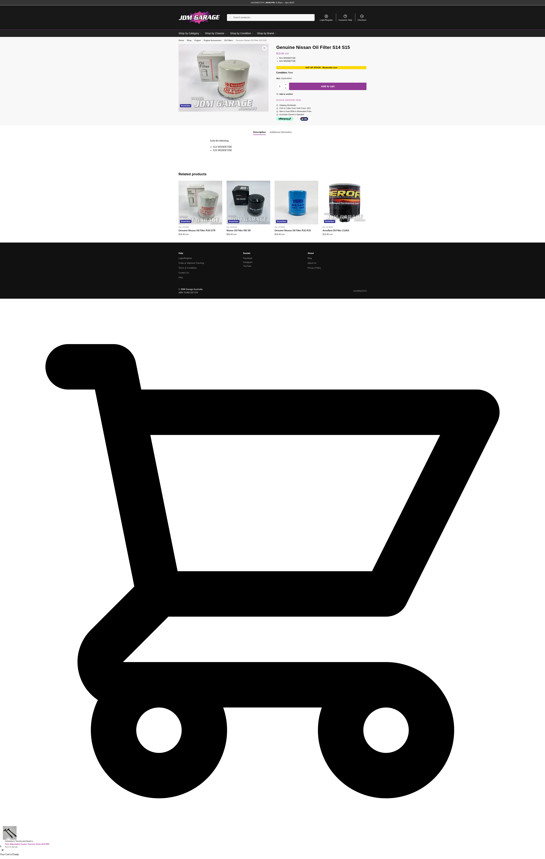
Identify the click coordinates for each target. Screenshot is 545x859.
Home (181, 40)
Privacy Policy (314, 268)
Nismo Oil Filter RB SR (239, 230)
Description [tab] (259, 132)
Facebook (247, 258)
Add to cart (328, 86)
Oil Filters (228, 40)
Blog (310, 258)
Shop (189, 40)
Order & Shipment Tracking (191, 263)
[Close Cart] (2, 850)
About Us (312, 263)
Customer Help (345, 20)
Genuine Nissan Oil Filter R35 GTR (197, 230)
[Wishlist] (218, 185)
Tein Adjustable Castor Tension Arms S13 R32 (27, 844)
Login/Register (326, 20)
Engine (197, 40)
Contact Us (184, 272)
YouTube (247, 266)
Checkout (362, 20)
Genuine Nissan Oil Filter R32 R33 (293, 230)
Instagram (247, 262)
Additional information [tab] (281, 132)
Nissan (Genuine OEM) (288, 100)
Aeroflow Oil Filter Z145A (336, 230)
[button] (264, 48)
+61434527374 (257, 2)
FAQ (181, 277)
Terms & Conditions (188, 268)
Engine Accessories (212, 40)
